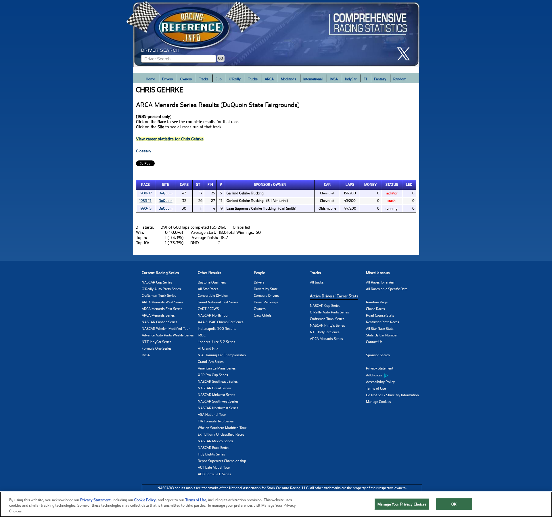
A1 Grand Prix (208, 348)
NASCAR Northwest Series (218, 408)
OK (454, 504)
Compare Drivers (266, 296)
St (198, 185)
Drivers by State (266, 289)
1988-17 (145, 193)
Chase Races (375, 309)
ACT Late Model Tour (214, 468)
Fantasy (380, 79)
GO (220, 58)
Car (327, 185)
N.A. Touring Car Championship (222, 355)
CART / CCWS (208, 309)
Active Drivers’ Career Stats (334, 296)
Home (150, 79)
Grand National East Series (218, 302)
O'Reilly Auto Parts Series (161, 289)
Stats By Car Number (382, 335)
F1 (365, 79)
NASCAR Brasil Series (214, 388)
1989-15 (145, 201)
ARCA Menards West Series (162, 302)
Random (399, 79)
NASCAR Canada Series (159, 322)
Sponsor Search (378, 355)
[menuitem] (394, 375)
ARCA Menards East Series (162, 309)
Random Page (377, 302)
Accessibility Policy (380, 382)
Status (392, 185)
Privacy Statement (379, 368)
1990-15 (145, 208)
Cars (184, 185)
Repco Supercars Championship (222, 461)
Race (145, 185)
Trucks (253, 79)
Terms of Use (376, 388)
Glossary (143, 151)
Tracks (203, 79)
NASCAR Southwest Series (218, 401)
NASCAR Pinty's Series (327, 325)
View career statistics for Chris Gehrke (170, 139)
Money (370, 185)
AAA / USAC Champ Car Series (221, 322)
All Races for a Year (380, 282)
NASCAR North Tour (213, 315)
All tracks (317, 282)
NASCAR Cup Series (157, 282)
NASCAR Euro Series (213, 448)
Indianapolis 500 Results (217, 329)
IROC (202, 335)
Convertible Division (213, 296)
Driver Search (160, 50)
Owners (186, 79)
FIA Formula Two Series (216, 421)
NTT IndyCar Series (156, 342)
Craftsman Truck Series (159, 296)
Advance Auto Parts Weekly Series (168, 335)
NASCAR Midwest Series (216, 395)
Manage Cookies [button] (378, 402)
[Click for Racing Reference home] (276, 33)
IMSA (334, 79)
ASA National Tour (212, 415)
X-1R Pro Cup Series (213, 375)
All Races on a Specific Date (386, 289)
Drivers (167, 79)
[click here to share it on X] (405, 53)
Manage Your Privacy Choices (401, 504)
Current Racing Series (160, 273)
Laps (350, 185)
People (259, 273)
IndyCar (350, 79)
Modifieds (288, 79)
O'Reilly (235, 79)
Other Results (209, 273)
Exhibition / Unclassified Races (221, 434)
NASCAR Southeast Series (218, 382)
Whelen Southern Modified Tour (222, 428)
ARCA (269, 79)
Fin (210, 185)
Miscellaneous (378, 273)
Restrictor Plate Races (382, 322)
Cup (219, 79)
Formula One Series (157, 348)
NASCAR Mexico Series (215, 441)
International (313, 79)
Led (409, 185)
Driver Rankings (266, 302)
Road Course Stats (380, 315)
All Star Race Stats (380, 329)
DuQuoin (165, 193)
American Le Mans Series (217, 368)
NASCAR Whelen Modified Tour (166, 329)
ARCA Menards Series (158, 315)
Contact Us (374, 342)
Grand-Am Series (211, 362)
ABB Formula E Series (214, 474)
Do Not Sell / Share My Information (392, 395)
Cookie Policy (145, 500)
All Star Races (208, 289)
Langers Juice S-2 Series (216, 342)
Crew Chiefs (263, 315)
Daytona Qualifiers (212, 282)
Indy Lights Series (211, 454)
